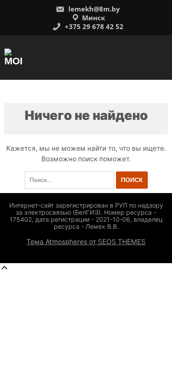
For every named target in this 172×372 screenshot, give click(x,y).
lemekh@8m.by (93, 8)
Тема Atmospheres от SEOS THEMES (86, 242)
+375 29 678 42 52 (93, 26)
